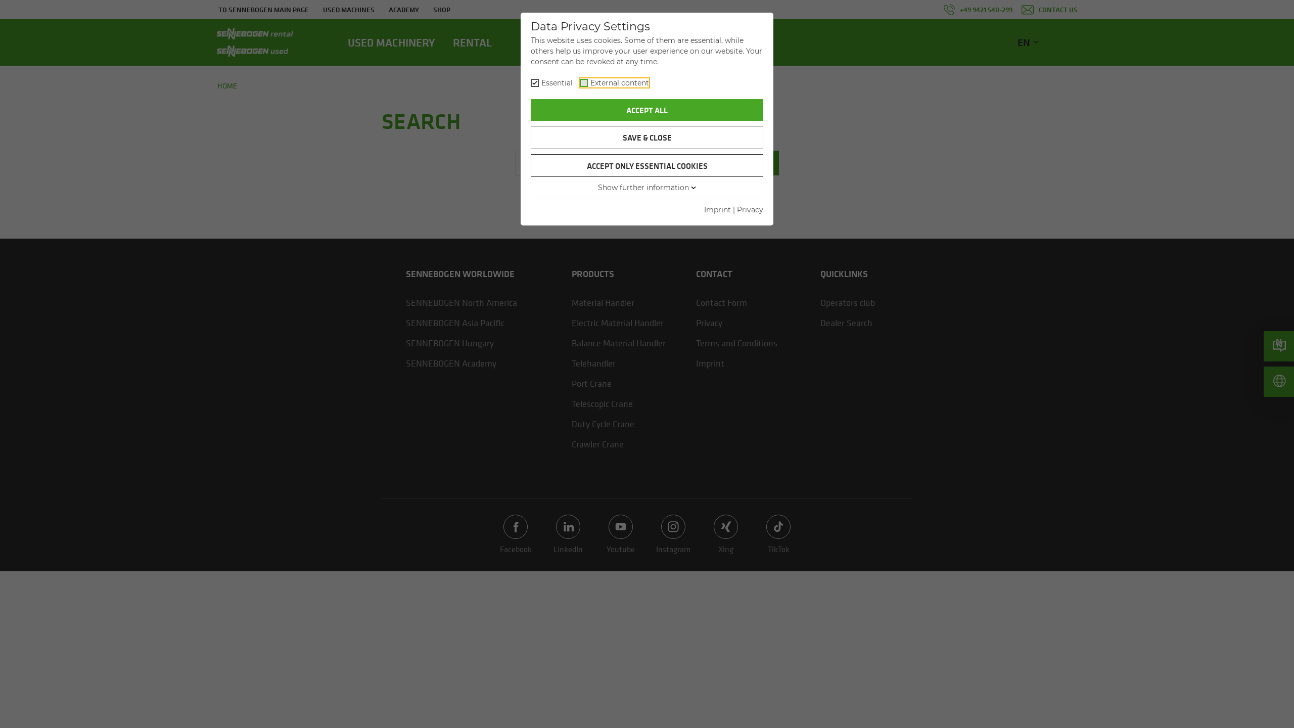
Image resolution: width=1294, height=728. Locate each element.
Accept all (647, 110)
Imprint (717, 209)
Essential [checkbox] (557, 82)
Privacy (750, 209)
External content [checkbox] (619, 82)
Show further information (643, 187)
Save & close (647, 137)
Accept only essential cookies (647, 165)
